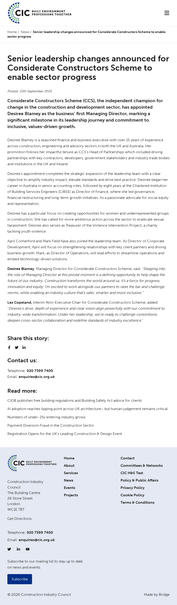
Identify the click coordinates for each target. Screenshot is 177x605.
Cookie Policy (132, 495)
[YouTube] (28, 549)
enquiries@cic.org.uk (37, 376)
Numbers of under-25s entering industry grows (46, 417)
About (69, 465)
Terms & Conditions (137, 502)
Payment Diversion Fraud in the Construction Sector (50, 425)
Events (69, 487)
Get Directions (19, 518)
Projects (71, 495)
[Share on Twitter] (16, 347)
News (25, 32)
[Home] (39, 13)
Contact (128, 458)
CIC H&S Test (132, 473)
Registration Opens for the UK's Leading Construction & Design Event (64, 433)
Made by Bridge (157, 594)
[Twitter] (9, 549)
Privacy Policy (133, 487)
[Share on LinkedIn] (24, 347)
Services (71, 473)
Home (12, 32)
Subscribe (20, 579)
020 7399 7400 (40, 370)
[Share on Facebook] (9, 347)
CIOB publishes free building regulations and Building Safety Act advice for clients (74, 400)
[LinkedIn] (18, 549)
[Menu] (167, 13)
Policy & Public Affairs (139, 480)
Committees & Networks (142, 465)
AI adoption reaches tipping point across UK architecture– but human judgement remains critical (87, 409)
